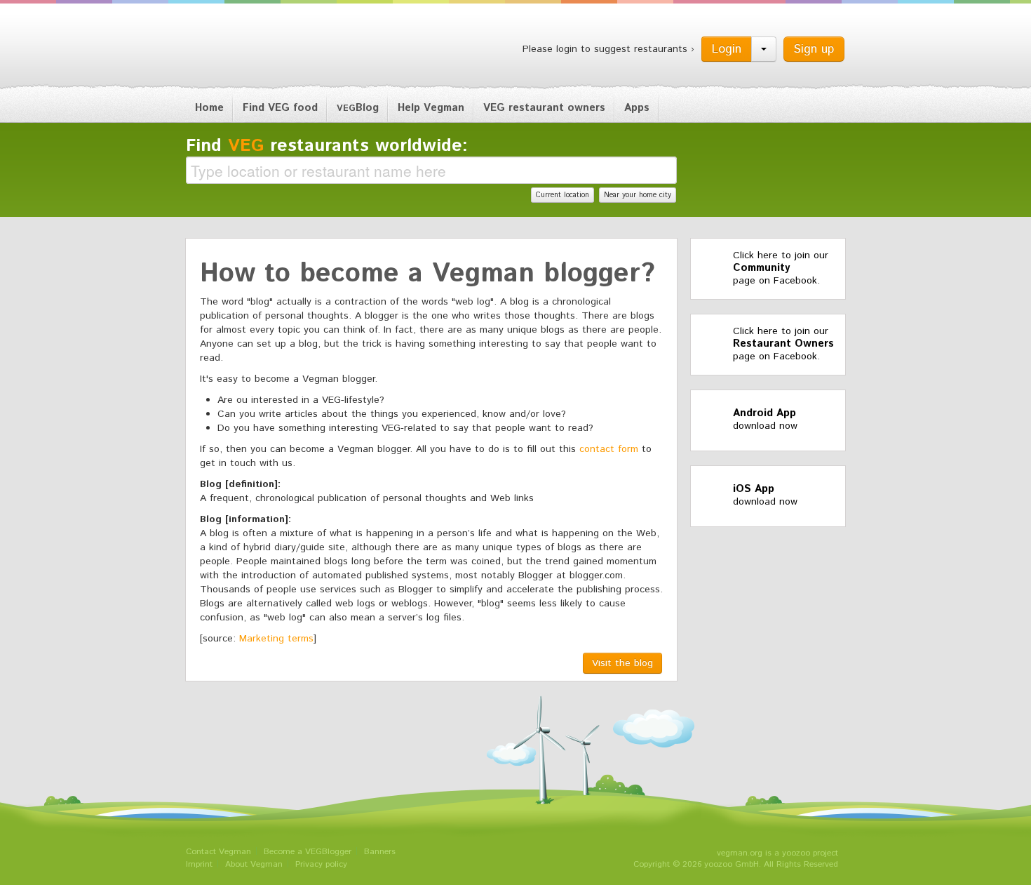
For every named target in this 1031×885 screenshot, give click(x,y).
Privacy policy (321, 864)
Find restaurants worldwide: (327, 146)
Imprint (199, 864)
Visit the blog (622, 663)
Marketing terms (276, 639)
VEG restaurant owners (544, 107)
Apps (636, 107)
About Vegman (254, 864)
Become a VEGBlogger (307, 852)
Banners (380, 852)
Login (726, 49)
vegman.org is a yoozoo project (777, 853)
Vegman (273, 47)
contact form (608, 449)
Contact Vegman (218, 852)
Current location (562, 195)
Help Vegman (431, 107)
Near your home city (637, 195)
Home (209, 107)
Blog (358, 107)
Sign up (814, 49)
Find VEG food (280, 107)
